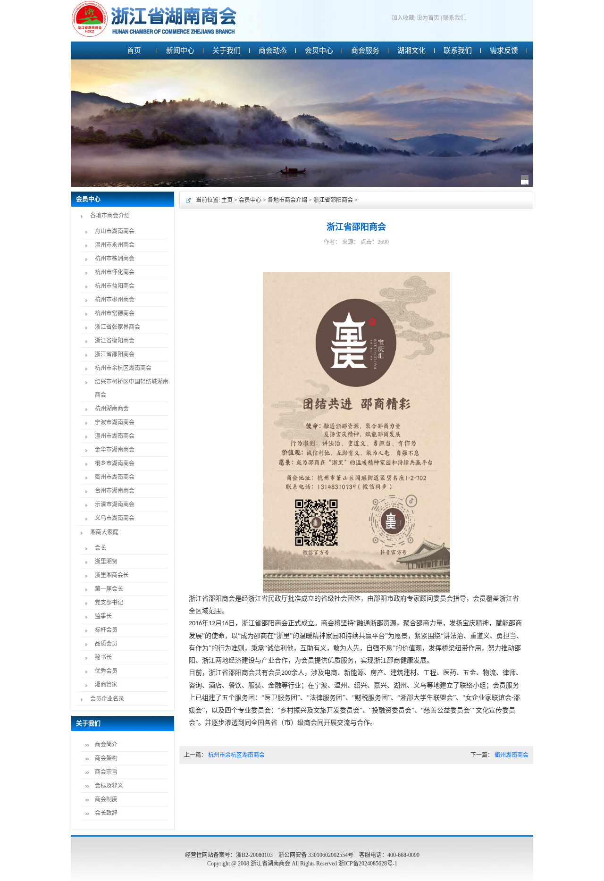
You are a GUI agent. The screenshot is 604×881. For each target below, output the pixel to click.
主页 (227, 200)
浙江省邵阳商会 (333, 200)
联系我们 (454, 18)
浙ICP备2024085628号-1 (367, 863)
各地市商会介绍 (287, 200)
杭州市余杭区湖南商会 (236, 755)
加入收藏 (403, 18)
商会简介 (106, 744)
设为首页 (428, 18)
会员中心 (250, 200)
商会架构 (106, 758)
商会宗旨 (106, 772)
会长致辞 (106, 813)
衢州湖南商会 (511, 755)
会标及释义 (109, 785)
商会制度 (106, 799)
